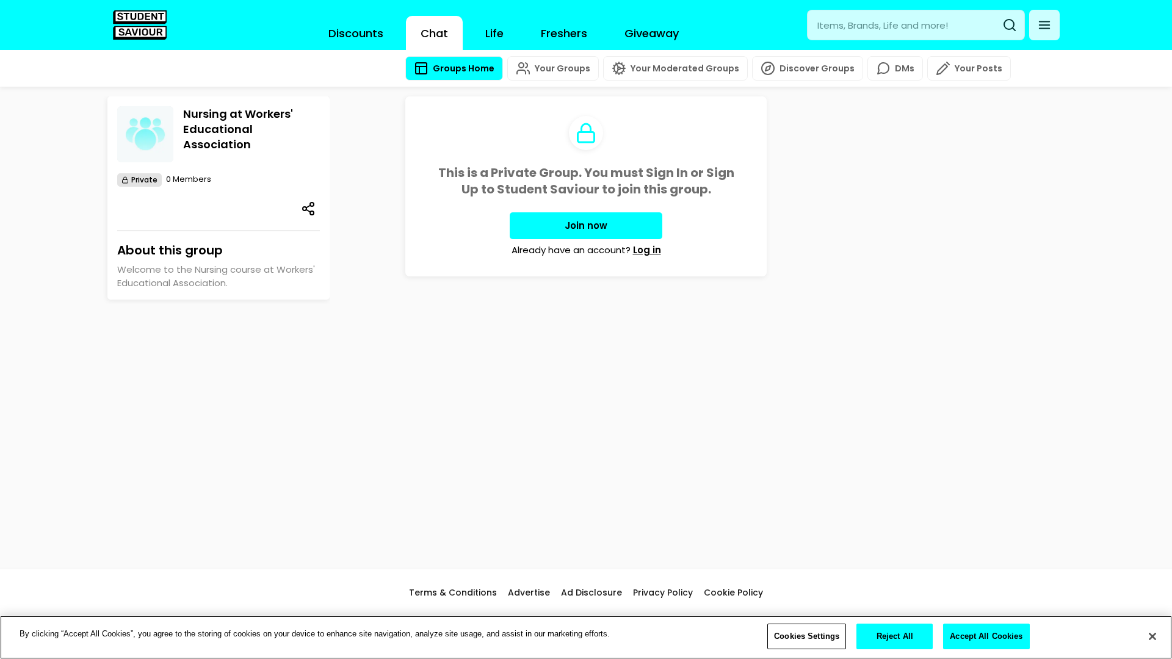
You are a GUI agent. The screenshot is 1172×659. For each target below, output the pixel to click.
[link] (139, 25)
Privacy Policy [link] (663, 592)
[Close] (1152, 636)
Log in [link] (647, 249)
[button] (1044, 25)
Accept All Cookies (986, 636)
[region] (586, 637)
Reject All (895, 636)
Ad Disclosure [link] (591, 592)
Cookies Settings (806, 636)
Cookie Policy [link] (733, 592)
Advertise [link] (529, 592)
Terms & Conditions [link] (453, 592)
